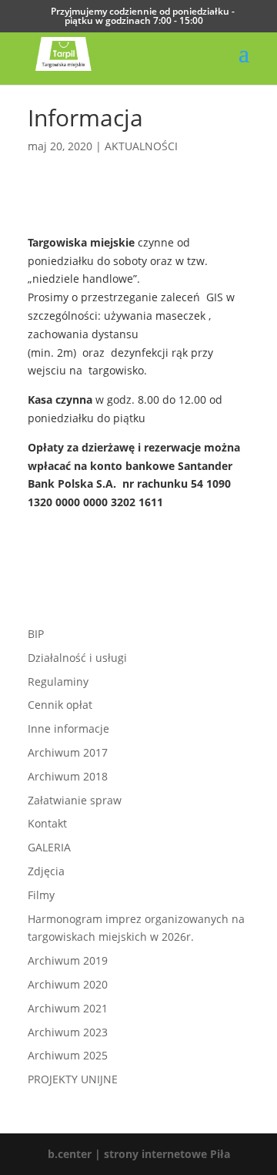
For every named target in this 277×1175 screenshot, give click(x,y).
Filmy (41, 895)
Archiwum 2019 (68, 960)
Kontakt (47, 823)
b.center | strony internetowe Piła (139, 1153)
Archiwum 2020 (68, 984)
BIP (36, 633)
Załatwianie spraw (75, 800)
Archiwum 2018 (68, 776)
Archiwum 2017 (68, 752)
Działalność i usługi (77, 657)
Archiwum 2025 (68, 1055)
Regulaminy (58, 681)
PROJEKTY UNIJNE (73, 1079)
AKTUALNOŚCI (141, 146)
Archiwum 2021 (68, 1008)
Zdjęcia (46, 871)
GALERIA (49, 847)
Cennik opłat (60, 704)
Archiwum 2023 (68, 1032)
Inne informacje (68, 728)
